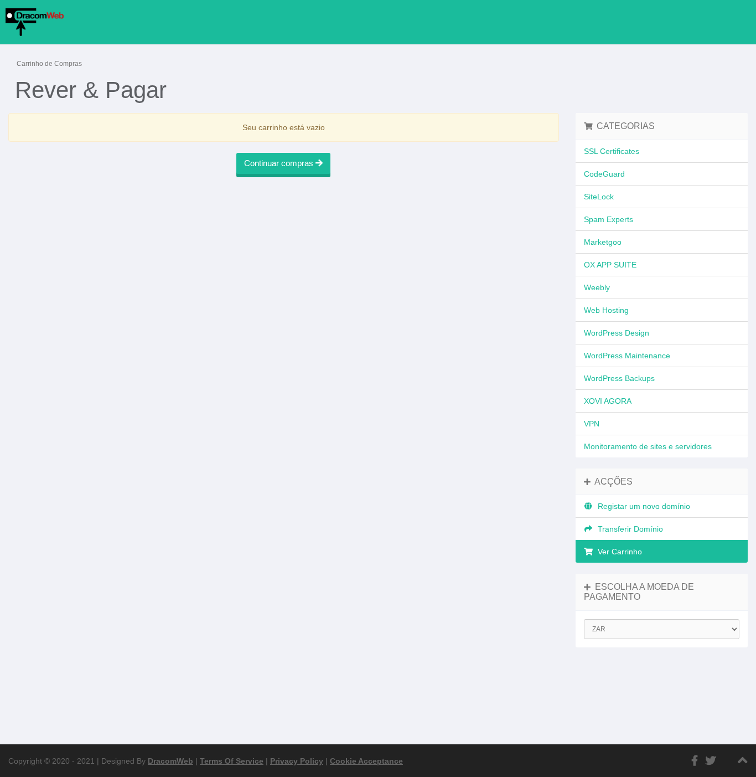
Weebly (597, 287)
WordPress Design (616, 332)
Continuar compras (279, 163)
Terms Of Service (231, 761)
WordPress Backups (619, 378)
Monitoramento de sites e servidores (648, 446)
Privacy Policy (296, 761)
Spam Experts (608, 219)
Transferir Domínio (628, 528)
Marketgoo (603, 242)
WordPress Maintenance (627, 355)
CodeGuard (604, 173)
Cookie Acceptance (366, 761)
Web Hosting (606, 310)
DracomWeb (170, 761)
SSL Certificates (611, 151)
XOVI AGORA (607, 401)
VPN (591, 423)
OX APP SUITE (610, 264)
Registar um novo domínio (641, 506)
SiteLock (599, 196)
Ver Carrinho (617, 551)
